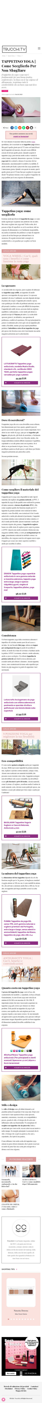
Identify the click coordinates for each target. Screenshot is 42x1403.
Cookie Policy (32, 1389)
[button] (8, 1319)
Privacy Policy (20, 1389)
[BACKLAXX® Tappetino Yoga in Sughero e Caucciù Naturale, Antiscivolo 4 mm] (21, 809)
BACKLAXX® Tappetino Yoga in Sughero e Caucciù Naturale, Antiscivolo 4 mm (17, 825)
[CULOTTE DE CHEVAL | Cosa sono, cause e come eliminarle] (11, 1196)
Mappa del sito (21, 1391)
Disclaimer (9, 1389)
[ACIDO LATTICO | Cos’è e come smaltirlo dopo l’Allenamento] (31, 1171)
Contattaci (34, 1386)
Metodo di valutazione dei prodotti (16, 1386)
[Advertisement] (21, 22)
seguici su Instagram (20, 136)
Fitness (4, 91)
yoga (33, 142)
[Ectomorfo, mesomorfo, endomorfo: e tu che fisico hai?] (11, 1171)
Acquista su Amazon (22, 383)
